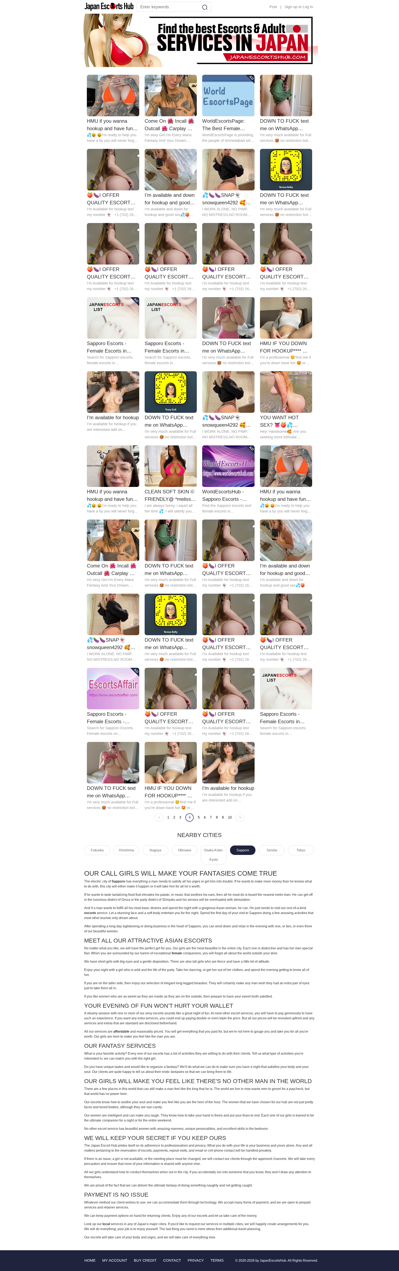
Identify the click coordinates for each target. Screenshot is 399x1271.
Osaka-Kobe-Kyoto (213, 854)
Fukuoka (97, 850)
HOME (90, 1260)
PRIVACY (196, 1260)
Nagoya (155, 850)
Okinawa (184, 850)
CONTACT (172, 1260)
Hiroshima (126, 850)
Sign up (291, 7)
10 (230, 817)
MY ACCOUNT (114, 1260)
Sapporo (242, 850)
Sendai (272, 850)
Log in (308, 7)
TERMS (217, 1260)
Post (273, 7)
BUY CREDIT (145, 1260)
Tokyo (301, 850)
